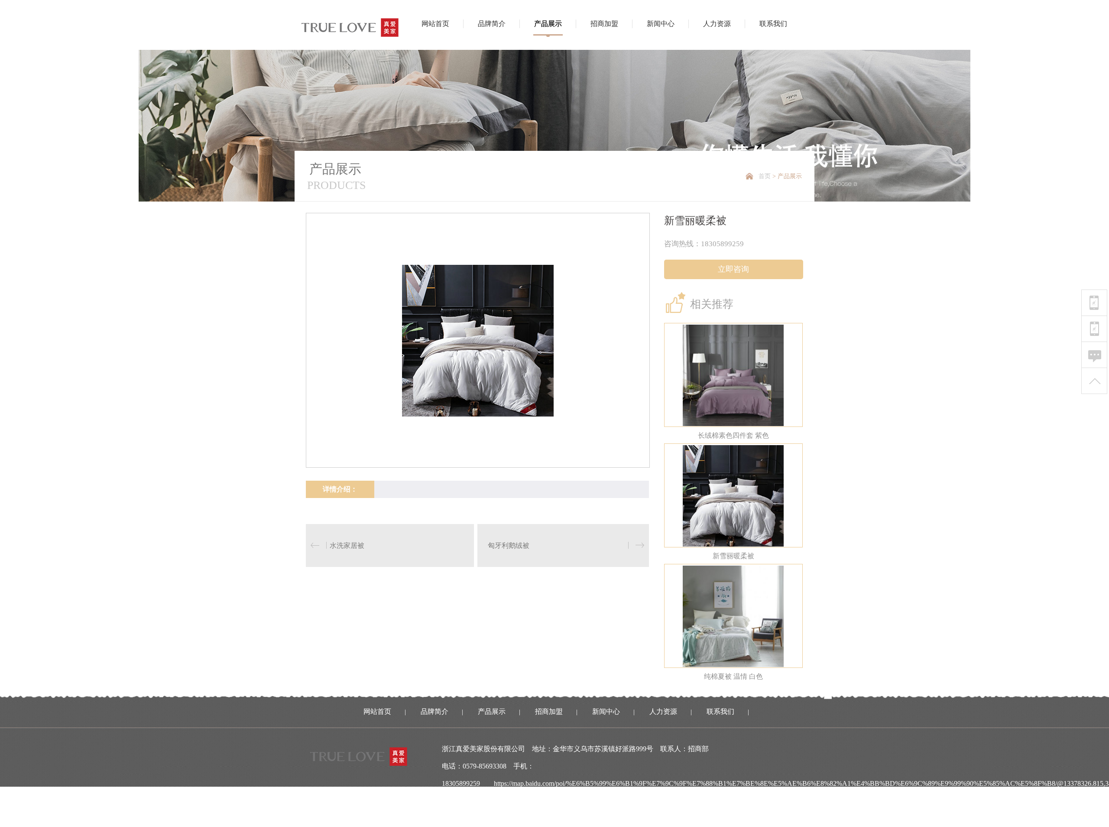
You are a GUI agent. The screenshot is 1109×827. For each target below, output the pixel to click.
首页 (765, 176)
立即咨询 (733, 269)
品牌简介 (492, 23)
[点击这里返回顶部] (1095, 381)
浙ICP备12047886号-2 (513, 818)
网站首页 (435, 23)
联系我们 (773, 23)
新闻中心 (660, 23)
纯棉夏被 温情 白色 (733, 676)
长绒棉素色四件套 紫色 (733, 435)
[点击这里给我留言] (1095, 355)
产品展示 (548, 23)
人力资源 (717, 23)
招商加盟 (604, 23)
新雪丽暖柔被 (733, 556)
